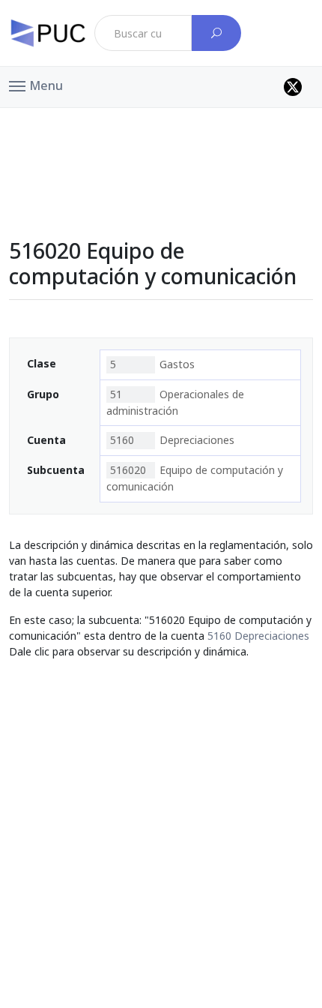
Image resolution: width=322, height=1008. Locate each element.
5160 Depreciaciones (258, 635)
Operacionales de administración (175, 402)
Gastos (152, 364)
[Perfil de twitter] (293, 87)
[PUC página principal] (48, 33)
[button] (35, 84)
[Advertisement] (161, 141)
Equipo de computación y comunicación (194, 478)
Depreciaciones (172, 440)
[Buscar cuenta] (216, 33)
